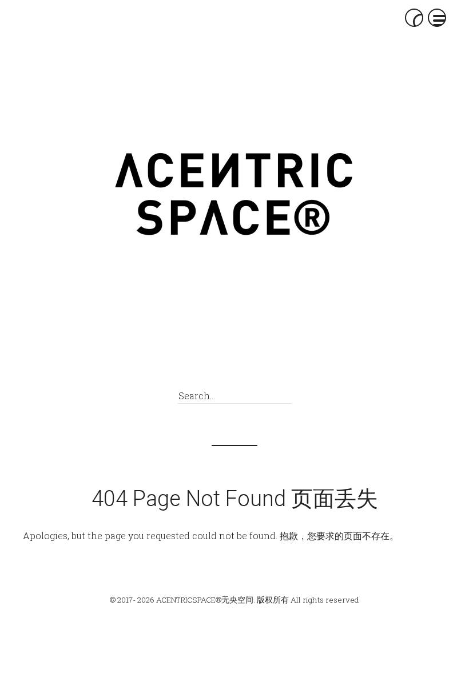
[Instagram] (254, 366)
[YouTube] (280, 366)
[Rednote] (228, 366)
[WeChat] (203, 366)
